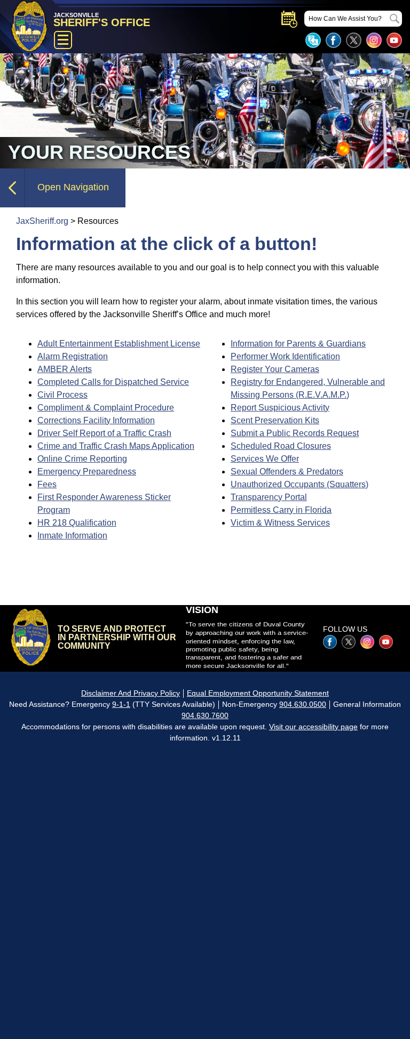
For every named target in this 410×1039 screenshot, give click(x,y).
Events (289, 19)
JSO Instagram (374, 40)
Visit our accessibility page (313, 726)
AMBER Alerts (64, 369)
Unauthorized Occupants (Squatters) (299, 484)
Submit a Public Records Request (295, 433)
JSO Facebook (333, 40)
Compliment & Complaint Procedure (105, 407)
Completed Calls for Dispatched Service (113, 381)
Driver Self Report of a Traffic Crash (104, 433)
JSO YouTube (394, 40)
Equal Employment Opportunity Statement (258, 693)
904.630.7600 (205, 715)
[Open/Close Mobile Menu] (63, 40)
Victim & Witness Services (280, 522)
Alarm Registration (72, 356)
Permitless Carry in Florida (281, 509)
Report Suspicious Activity (280, 407)
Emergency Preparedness (86, 471)
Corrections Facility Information (96, 420)
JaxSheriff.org (42, 220)
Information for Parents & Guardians (298, 343)
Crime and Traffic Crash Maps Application (115, 445)
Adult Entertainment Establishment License (118, 343)
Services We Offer (265, 458)
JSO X (349, 642)
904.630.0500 (302, 704)
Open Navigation (73, 187)
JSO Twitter (353, 40)
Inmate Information (72, 535)
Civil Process (62, 394)
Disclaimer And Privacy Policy (130, 693)
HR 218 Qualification (76, 522)
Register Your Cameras (275, 369)
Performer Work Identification (285, 356)
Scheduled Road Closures (281, 445)
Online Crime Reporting (82, 458)
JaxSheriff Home (31, 637)
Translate (313, 40)
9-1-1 (121, 704)
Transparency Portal (269, 497)
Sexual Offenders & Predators (287, 471)
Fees (47, 484)
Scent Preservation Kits (275, 420)
